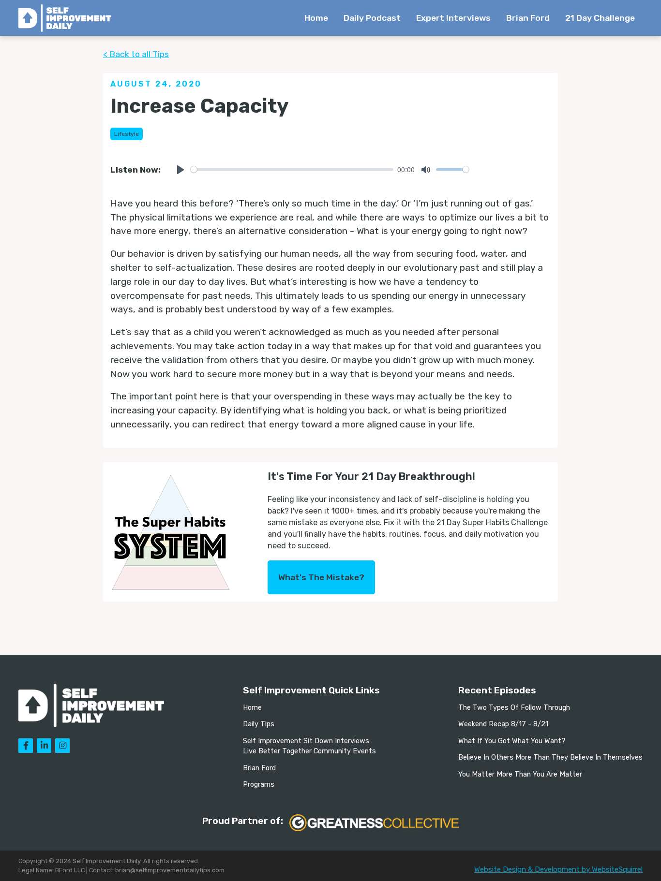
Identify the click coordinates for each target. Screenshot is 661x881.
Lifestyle (126, 134)
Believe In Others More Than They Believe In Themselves (550, 757)
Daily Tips (258, 724)
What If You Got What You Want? (512, 741)
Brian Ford (528, 18)
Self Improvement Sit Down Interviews (306, 741)
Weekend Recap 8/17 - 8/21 (503, 724)
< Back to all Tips (136, 54)
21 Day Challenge (600, 18)
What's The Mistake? (321, 577)
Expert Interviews (453, 18)
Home (316, 18)
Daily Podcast (372, 18)
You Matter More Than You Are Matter (520, 774)
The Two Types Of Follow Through (514, 708)
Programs (258, 784)
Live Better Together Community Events (309, 751)
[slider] (292, 169)
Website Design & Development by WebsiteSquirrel (558, 869)
